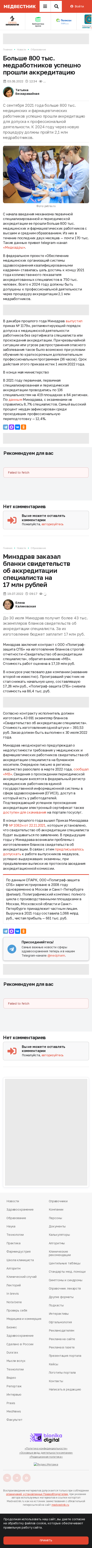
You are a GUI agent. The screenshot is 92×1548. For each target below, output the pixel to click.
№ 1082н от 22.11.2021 (27, 825)
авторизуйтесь (53, 524)
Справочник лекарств (65, 1288)
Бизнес (11, 1327)
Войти (79, 6)
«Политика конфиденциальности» (46, 1448)
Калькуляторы (59, 1234)
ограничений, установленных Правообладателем (37, 1494)
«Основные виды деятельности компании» (46, 1452)
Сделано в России (19, 1344)
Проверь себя (16, 1310)
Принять (46, 1540)
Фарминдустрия (18, 1251)
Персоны (55, 1218)
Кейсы (53, 1364)
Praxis (10, 1403)
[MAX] (11, 427)
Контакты (56, 1381)
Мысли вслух (15, 1360)
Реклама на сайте (62, 1339)
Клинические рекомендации (60, 1253)
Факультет (14, 1419)
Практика (13, 1243)
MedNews (13, 1411)
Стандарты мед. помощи (67, 1271)
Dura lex (12, 1352)
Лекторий (13, 1285)
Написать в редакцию (65, 1389)
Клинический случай (21, 1276)
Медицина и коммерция (23, 1318)
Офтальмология (60, 1322)
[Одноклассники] (23, 427)
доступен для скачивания (24, 812)
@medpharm (56, 955)
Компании (56, 1209)
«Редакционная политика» (46, 1456)
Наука (10, 1226)
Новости (21, 49)
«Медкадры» (14, 247)
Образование (38, 49)
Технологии (15, 1234)
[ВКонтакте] (17, 427)
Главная (7, 49)
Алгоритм (13, 1268)
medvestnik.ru (60, 1504)
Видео (11, 1377)
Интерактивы (59, 1313)
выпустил (74, 321)
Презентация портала (65, 1355)
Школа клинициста (20, 1260)
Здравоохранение (20, 1209)
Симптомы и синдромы (65, 1280)
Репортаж (14, 1386)
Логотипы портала (62, 1372)
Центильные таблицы (64, 1263)
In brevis (12, 1293)
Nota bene (14, 1302)
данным (15, 399)
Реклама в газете (62, 1347)
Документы (57, 1226)
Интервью (13, 1394)
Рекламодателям (61, 1330)
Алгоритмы (57, 1243)
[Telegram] (5, 427)
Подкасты (56, 1305)
